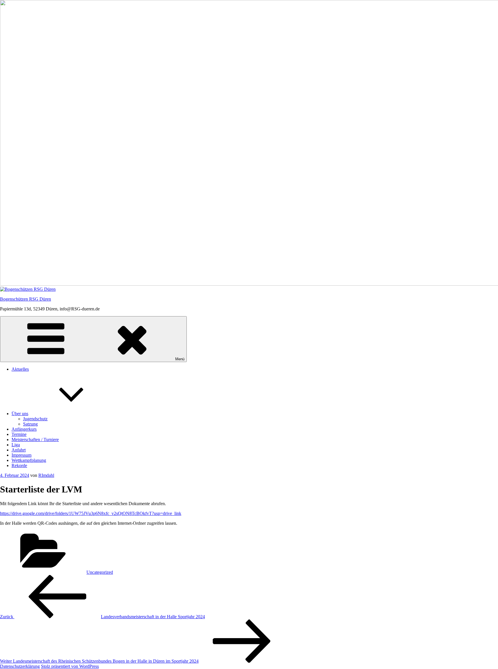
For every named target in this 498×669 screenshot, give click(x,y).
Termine (19, 434)
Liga (16, 444)
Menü (179, 359)
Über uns (20, 413)
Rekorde (19, 465)
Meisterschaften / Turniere (35, 439)
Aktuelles (20, 369)
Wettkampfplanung (29, 460)
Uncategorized (99, 572)
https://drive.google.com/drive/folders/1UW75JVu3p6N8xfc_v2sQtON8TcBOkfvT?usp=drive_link (90, 513)
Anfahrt (19, 449)
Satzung (30, 423)
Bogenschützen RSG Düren (25, 299)
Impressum (21, 455)
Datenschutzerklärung (20, 666)
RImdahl (46, 475)
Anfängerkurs (24, 429)
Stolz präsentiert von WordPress (70, 666)
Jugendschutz (35, 418)
